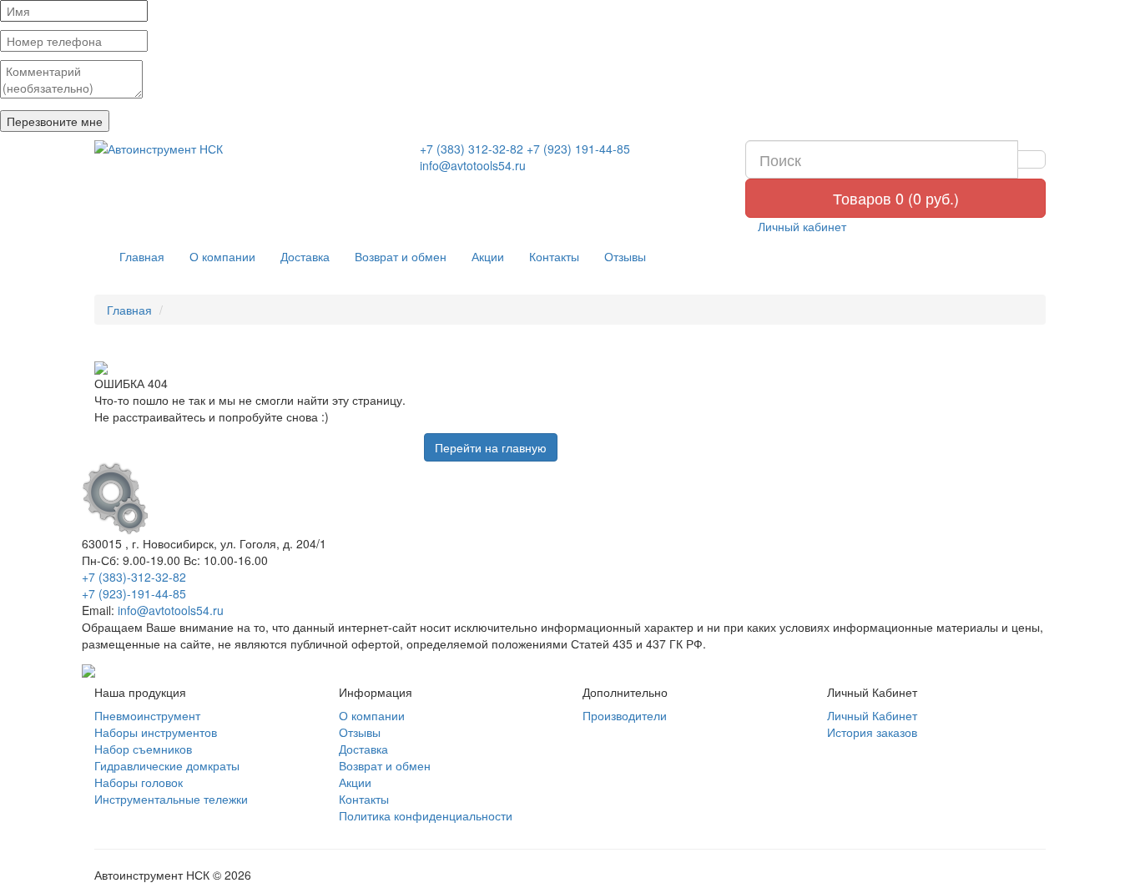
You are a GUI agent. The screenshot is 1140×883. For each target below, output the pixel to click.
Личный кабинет (800, 226)
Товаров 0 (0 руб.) (896, 198)
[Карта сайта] (88, 668)
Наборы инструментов (155, 732)
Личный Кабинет (872, 715)
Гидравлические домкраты (167, 765)
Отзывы (625, 256)
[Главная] (244, 148)
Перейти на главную (491, 447)
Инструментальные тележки (171, 798)
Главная (141, 256)
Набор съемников (143, 748)
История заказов (872, 732)
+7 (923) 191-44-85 (578, 148)
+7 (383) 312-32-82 (471, 148)
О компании (222, 256)
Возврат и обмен (400, 256)
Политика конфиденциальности (425, 815)
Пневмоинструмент (147, 715)
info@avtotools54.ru (473, 165)
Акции (488, 256)
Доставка (305, 256)
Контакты (554, 256)
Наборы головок (138, 782)
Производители (625, 715)
